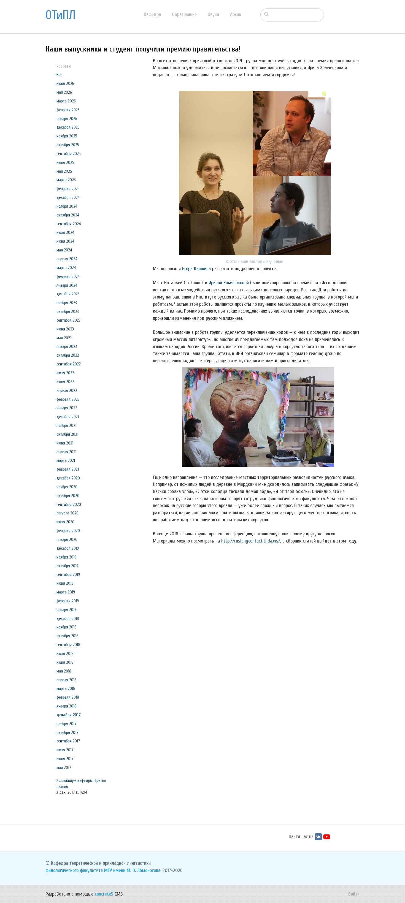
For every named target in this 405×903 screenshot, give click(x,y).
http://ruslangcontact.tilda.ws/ (250, 541)
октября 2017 (67, 732)
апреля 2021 (66, 451)
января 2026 (66, 118)
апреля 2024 (66, 258)
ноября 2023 (66, 302)
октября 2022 (67, 355)
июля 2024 (65, 232)
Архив (235, 14)
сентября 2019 (68, 574)
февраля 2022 (68, 399)
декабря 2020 (68, 478)
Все (59, 74)
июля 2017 (65, 749)
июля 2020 (65, 521)
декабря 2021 (67, 416)
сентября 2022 (68, 364)
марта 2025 (66, 179)
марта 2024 (66, 267)
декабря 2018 (67, 618)
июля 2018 (65, 653)
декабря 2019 (67, 548)
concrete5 (104, 894)
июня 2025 (65, 162)
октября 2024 (67, 215)
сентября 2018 (68, 644)
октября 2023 (67, 311)
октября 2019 (67, 565)
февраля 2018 (67, 697)
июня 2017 (65, 758)
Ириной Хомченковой (229, 283)
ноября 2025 (66, 136)
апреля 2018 (66, 679)
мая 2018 (63, 671)
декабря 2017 (68, 714)
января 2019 (66, 609)
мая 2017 (63, 767)
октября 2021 (67, 434)
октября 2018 (67, 635)
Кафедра (152, 14)
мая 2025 (64, 171)
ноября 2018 (66, 627)
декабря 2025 (68, 127)
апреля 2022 (66, 390)
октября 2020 (67, 495)
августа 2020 (67, 513)
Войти (354, 894)
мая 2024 (64, 250)
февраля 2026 (68, 109)
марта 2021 (65, 460)
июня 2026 (65, 83)
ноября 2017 (66, 723)
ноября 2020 (66, 486)
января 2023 (66, 346)
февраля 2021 (67, 469)
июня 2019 (64, 583)
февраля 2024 (68, 276)
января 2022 (66, 407)
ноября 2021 (66, 425)
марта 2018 (65, 688)
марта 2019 (65, 592)
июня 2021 (64, 443)
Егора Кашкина (196, 269)
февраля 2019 (67, 600)
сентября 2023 (68, 320)
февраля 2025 (68, 188)
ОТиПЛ (60, 15)
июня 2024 (65, 241)
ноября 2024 (66, 206)
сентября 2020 (68, 504)
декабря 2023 (67, 293)
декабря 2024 (68, 197)
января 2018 (66, 706)
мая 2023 (64, 337)
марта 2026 (66, 101)
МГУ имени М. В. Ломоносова (132, 870)
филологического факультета (74, 870)
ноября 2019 (66, 557)
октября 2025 (67, 144)
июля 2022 (65, 372)
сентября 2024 (68, 223)
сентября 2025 (68, 153)
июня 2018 (65, 662)
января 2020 (66, 539)
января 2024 (66, 285)
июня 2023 (65, 329)
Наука (213, 14)
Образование (184, 14)
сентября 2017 (68, 741)
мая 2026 (64, 92)
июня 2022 (65, 381)
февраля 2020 (68, 530)
